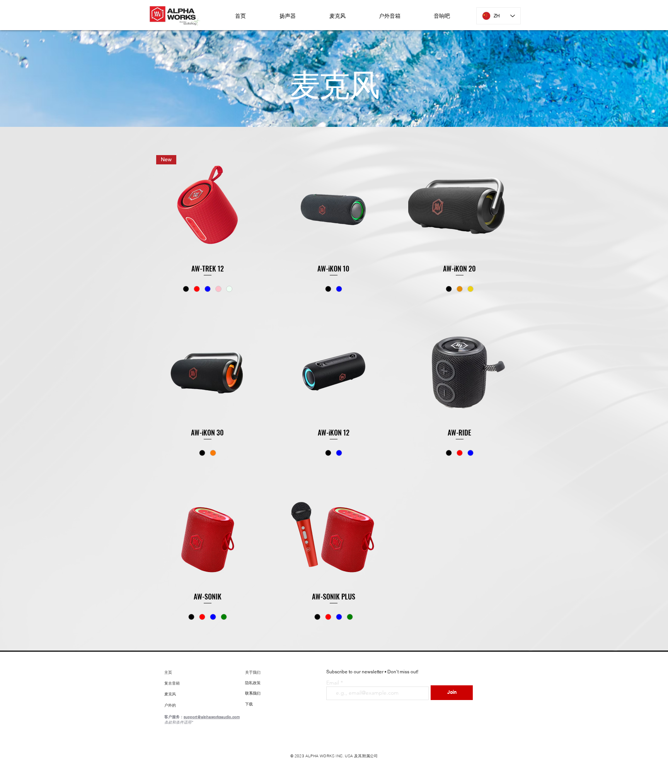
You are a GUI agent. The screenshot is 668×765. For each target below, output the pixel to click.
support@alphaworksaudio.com (212, 716)
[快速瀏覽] (333, 206)
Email (333, 682)
